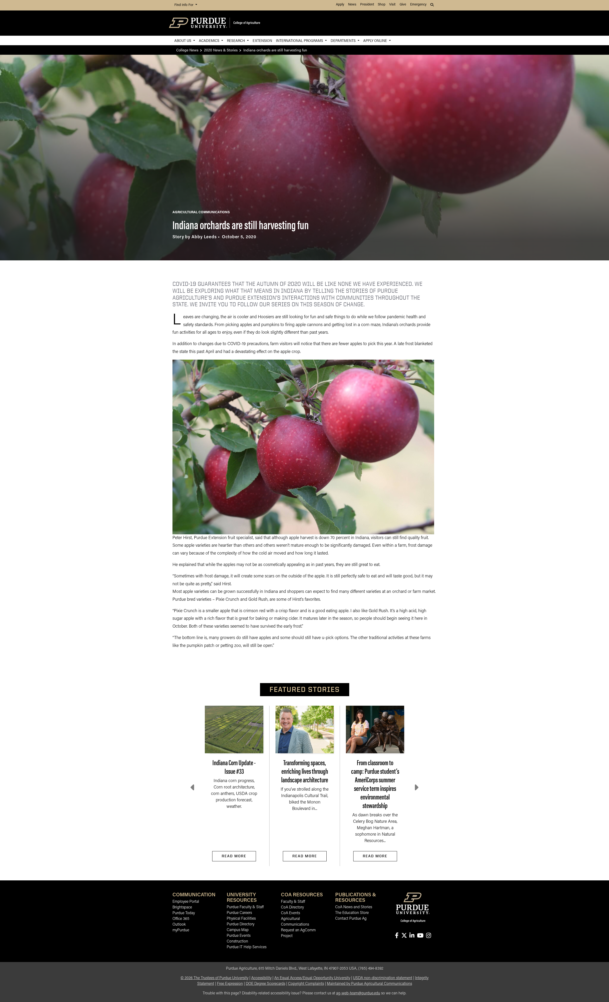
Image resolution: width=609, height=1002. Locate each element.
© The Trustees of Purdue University (214, 978)
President (367, 4)
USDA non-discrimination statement (382, 978)
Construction (237, 941)
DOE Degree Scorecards (265, 984)
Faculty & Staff (293, 902)
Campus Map (238, 930)
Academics (209, 40)
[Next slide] (416, 787)
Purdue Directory (240, 924)
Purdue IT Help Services (246, 947)
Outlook (179, 925)
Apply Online (375, 40)
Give (403, 4)
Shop (381, 4)
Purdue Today (183, 913)
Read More (234, 856)
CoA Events (290, 913)
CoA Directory (292, 907)
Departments (344, 40)
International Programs (300, 40)
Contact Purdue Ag (351, 919)
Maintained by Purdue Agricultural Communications (369, 984)
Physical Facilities (241, 919)
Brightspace (182, 907)
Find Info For (184, 5)
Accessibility (261, 978)
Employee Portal (185, 902)
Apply (340, 4)
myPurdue (180, 930)
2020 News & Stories (221, 50)
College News (187, 50)
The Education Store (352, 913)
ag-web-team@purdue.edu (358, 993)
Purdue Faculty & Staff (245, 907)
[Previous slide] (193, 787)
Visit (392, 4)
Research (236, 40)
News (352, 4)
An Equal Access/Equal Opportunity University (312, 978)
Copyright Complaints (306, 984)
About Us (183, 40)
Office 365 (180, 919)
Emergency (418, 4)
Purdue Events (238, 936)
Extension (262, 40)
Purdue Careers (239, 913)
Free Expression (230, 984)
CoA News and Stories (353, 907)
